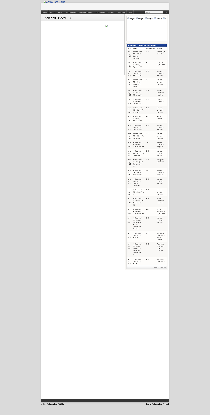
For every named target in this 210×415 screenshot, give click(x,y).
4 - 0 (147, 62)
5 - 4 (147, 179)
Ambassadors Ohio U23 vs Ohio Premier (137, 127)
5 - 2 (147, 233)
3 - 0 (147, 71)
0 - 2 (147, 125)
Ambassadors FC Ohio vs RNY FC (138, 192)
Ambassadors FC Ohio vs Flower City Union (137, 83)
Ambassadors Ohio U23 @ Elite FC (137, 235)
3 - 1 (147, 190)
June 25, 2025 (129, 172)
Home (45, 12)
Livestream (121, 12)
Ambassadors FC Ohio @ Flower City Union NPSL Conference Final (137, 249)
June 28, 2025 (129, 181)
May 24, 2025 (129, 73)
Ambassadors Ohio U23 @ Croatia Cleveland (137, 55)
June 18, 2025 (129, 153)
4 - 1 (147, 198)
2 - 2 (147, 134)
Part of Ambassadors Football (157, 404)
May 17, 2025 (129, 64)
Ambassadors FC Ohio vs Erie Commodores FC (138, 201)
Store (130, 12)
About (52, 12)
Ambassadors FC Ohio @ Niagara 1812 (137, 101)
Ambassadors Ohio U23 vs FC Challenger (138, 153)
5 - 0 (147, 142)
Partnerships (100, 12)
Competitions (71, 12)
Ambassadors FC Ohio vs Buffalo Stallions (138, 144)
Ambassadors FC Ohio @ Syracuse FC (137, 64)
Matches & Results (85, 12)
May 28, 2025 (129, 92)
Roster (60, 12)
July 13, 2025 (129, 261)
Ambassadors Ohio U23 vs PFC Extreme (137, 73)
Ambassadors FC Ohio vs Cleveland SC (137, 92)
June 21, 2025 (129, 161)
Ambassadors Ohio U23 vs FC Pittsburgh (138, 110)
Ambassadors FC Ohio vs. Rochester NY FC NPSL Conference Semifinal (137, 223)
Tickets (111, 12)
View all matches (160, 267)
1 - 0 (147, 99)
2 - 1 (147, 151)
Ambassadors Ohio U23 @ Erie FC (137, 261)
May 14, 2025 (129, 54)
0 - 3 (147, 244)
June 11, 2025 (129, 136)
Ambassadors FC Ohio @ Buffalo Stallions (138, 211)
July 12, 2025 (129, 246)
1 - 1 (147, 90)
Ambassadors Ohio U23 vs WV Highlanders (138, 136)
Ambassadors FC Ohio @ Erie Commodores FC (138, 162)
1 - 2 (147, 80)
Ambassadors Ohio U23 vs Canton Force (137, 172)
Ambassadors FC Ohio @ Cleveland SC (137, 118)
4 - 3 (147, 209)
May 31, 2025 (129, 101)
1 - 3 (147, 52)
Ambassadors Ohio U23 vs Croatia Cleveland (137, 182)
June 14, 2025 (129, 144)
